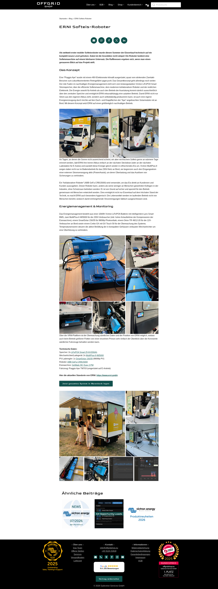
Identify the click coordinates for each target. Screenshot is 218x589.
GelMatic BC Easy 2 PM (82, 365)
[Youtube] (122, 557)
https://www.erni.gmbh (107, 375)
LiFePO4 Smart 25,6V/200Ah (84, 352)
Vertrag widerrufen (109, 579)
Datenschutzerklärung (140, 551)
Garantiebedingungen (140, 554)
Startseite (63, 19)
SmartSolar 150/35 (84, 359)
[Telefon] (101, 557)
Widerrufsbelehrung (140, 548)
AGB (140, 561)
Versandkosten (77, 558)
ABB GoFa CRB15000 (77, 362)
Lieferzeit (78, 561)
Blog (70, 19)
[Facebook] (109, 40)
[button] (95, 4)
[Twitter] (116, 40)
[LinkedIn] (124, 40)
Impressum (140, 558)
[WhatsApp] (101, 40)
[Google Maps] (106, 557)
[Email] (94, 40)
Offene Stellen (77, 551)
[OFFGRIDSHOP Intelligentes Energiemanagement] (48, 4)
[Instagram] (117, 557)
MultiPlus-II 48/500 (94, 355)
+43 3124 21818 (109, 551)
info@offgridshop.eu (109, 548)
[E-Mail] (95, 557)
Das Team (77, 548)
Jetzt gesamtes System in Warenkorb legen (86, 384)
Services (77, 554)
